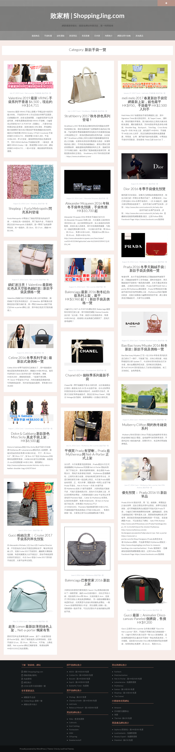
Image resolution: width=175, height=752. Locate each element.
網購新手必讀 (29, 697)
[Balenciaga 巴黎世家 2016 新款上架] (87, 548)
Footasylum (74, 729)
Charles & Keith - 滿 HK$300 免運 (83, 700)
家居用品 (73, 36)
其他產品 (139, 36)
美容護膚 (85, 36)
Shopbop (34, 204)
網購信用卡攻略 (124, 36)
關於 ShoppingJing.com (33, 671)
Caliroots (73, 722)
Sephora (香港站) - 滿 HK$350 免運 (128, 729)
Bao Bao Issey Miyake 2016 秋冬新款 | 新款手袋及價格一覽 (144, 347)
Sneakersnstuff (75, 740)
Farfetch (142, 341)
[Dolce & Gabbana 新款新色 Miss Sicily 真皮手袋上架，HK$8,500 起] (30, 411)
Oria (55, 749)
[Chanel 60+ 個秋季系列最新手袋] (87, 350)
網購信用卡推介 (30, 704)
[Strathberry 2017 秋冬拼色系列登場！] (87, 85)
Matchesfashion (121, 675)
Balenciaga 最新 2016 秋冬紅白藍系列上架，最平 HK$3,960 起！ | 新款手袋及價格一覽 (87, 297)
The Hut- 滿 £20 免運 (123, 718)
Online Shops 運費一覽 (33, 701)
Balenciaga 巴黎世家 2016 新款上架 (87, 582)
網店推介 (28, 682)
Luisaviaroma (29, 428)
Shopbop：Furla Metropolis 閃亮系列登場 (30, 210)
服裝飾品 (35, 36)
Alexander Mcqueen (91, 198)
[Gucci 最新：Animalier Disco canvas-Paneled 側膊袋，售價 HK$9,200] (144, 586)
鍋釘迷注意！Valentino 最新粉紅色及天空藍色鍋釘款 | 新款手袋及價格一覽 (30, 288)
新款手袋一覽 (46, 93)
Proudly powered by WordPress (33, 749)
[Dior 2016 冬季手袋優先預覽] (144, 166)
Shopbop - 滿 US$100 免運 (125, 693)
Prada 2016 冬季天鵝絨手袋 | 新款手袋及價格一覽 (144, 269)
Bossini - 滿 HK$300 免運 (79, 679)
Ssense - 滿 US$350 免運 (124, 689)
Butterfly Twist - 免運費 (79, 686)
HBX (71, 733)
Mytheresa (143, 262)
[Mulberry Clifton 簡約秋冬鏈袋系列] (144, 399)
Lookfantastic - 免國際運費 (125, 733)
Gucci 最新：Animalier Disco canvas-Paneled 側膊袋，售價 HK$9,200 (144, 618)
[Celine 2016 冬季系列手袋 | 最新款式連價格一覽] (30, 336)
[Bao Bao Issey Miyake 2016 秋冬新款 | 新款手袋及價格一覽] (144, 323)
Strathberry (86, 111)
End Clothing (74, 726)
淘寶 (116, 714)
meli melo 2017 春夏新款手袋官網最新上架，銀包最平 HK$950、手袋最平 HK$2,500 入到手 (144, 103)
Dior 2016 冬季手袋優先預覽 (144, 189)
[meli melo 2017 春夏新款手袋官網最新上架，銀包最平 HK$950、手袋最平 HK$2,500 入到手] (144, 76)
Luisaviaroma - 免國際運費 (125, 682)
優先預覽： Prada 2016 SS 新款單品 (144, 494)
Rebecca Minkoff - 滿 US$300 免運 (83, 707)
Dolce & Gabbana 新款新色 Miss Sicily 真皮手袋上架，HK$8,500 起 (30, 437)
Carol (21, 93)
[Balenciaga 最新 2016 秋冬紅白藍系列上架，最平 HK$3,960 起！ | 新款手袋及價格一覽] (87, 270)
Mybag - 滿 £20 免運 (77, 697)
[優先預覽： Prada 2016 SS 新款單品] (144, 468)
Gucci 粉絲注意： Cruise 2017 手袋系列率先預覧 (30, 537)
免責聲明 (28, 679)
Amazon (117, 707)
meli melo (145, 93)
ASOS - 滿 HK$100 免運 (79, 671)
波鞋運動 (60, 36)
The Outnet (119, 696)
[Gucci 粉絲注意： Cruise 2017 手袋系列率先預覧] (30, 503)
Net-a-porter (29, 93)
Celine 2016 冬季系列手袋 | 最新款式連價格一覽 (30, 359)
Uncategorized (91, 370)
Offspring (73, 736)
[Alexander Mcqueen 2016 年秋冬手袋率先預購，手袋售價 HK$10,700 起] (87, 181)
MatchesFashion (151, 341)
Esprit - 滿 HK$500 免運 (79, 682)
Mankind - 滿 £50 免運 (123, 740)
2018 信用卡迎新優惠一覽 (35, 686)
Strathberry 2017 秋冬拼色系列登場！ (87, 118)
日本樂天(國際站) (121, 711)
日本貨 (97, 36)
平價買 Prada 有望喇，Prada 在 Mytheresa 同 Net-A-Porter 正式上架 (87, 454)
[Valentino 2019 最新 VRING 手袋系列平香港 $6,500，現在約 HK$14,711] (30, 76)
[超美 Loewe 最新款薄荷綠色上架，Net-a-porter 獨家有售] (30, 595)
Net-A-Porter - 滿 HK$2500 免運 (128, 679)
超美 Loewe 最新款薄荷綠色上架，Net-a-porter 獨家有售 (30, 628)
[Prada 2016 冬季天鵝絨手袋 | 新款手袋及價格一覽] (144, 245)
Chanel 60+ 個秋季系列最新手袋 (87, 377)
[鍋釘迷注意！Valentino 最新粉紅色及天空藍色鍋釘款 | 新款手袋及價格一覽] (30, 259)
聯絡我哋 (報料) (30, 675)
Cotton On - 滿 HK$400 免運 (81, 675)
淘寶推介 (108, 36)
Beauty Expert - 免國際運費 (125, 736)
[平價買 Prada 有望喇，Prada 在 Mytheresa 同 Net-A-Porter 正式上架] (87, 426)
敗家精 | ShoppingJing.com (87, 15)
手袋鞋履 (48, 36)
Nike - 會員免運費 (76, 719)
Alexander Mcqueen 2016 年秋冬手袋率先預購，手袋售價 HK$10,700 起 (87, 207)
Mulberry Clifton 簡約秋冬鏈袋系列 (144, 426)
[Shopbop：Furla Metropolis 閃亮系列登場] (30, 181)
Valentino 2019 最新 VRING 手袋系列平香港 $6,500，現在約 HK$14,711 (30, 101)
